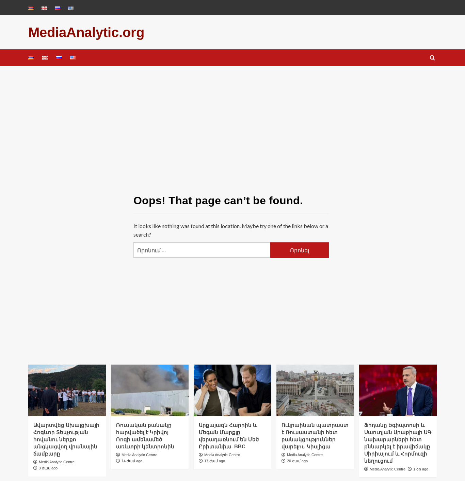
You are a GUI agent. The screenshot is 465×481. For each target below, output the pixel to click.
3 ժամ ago (48, 468)
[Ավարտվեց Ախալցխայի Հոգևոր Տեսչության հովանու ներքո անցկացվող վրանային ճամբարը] (67, 390)
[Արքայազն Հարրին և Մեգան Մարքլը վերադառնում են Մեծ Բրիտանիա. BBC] (232, 390)
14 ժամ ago (132, 461)
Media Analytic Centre (57, 462)
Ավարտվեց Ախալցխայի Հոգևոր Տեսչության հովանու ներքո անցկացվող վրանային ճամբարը (66, 439)
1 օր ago (420, 469)
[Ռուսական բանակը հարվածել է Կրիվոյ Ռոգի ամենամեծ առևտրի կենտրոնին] (150, 390)
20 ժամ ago (297, 461)
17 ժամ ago (214, 461)
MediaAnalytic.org (86, 32)
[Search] (432, 58)
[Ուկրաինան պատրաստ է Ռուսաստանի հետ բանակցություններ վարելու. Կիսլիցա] (315, 390)
